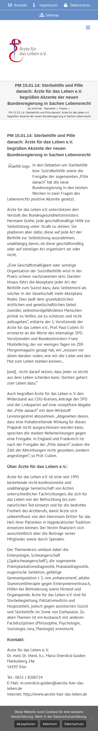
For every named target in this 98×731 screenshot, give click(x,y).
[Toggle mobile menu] (88, 27)
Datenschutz (74, 724)
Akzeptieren (26, 724)
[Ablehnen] (92, 718)
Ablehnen (50, 724)
